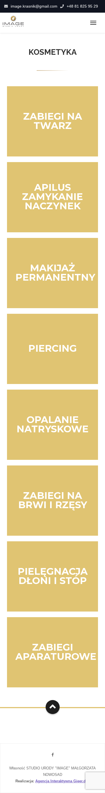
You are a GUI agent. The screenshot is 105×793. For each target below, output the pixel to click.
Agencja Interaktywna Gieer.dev (62, 781)
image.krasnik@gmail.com (34, 6)
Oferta (50, 141)
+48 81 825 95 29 (82, 6)
